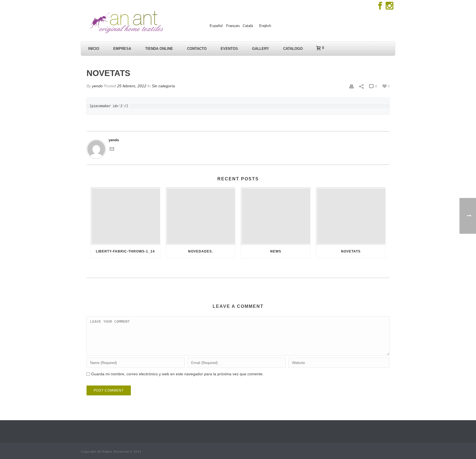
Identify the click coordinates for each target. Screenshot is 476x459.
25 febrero (131, 86)
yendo (97, 86)
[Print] (351, 86)
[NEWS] (275, 216)
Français (233, 26)
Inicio (93, 49)
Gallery (260, 49)
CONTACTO (197, 49)
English (265, 26)
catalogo (293, 49)
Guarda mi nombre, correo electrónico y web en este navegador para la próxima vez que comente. (177, 374)
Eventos (229, 49)
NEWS (275, 251)
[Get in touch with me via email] (112, 148)
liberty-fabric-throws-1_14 (125, 251)
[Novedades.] (200, 216)
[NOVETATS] (350, 216)
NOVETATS (351, 251)
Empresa (122, 49)
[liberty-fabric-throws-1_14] (125, 216)
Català (248, 26)
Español (216, 26)
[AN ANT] (125, 22)
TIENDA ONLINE (159, 49)
